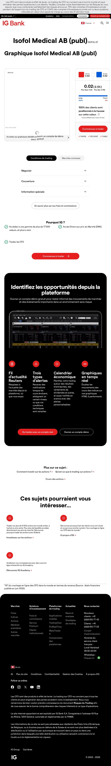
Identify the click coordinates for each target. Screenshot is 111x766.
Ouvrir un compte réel (100, 16)
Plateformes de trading (55, 607)
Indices (14, 617)
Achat (105, 74)
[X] (25, 687)
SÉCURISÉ (94, 136)
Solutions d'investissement (37, 607)
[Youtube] (32, 687)
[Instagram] (19, 687)
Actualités (71, 606)
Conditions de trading (41, 158)
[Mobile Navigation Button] (107, 23)
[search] (102, 23)
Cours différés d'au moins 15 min (93, 117)
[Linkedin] (38, 687)
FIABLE (104, 136)
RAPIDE (83, 136)
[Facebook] (12, 687)
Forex (13, 613)
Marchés (15, 606)
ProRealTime (55, 626)
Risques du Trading (83, 703)
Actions (14, 621)
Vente (87, 74)
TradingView (55, 622)
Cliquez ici (89, 658)
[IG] (14, 23)
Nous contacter (92, 606)
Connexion (82, 16)
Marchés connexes (71, 158)
